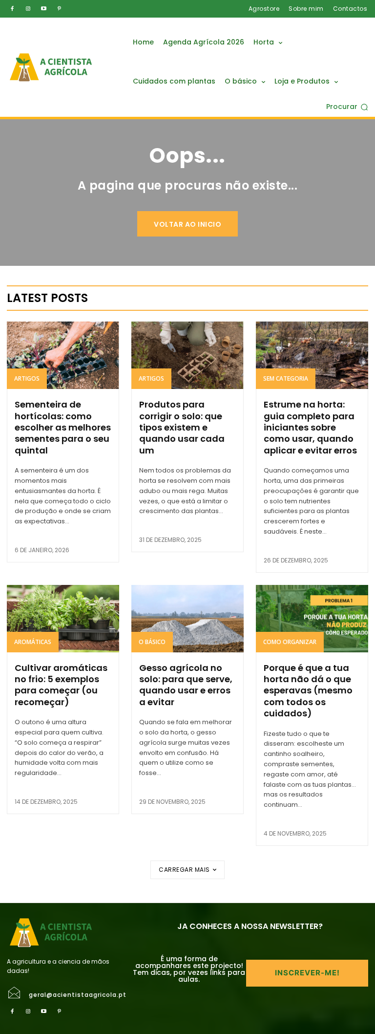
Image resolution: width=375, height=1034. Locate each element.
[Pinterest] (59, 8)
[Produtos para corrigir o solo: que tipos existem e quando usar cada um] (187, 355)
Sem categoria (285, 378)
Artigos (27, 378)
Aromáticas (32, 642)
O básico (152, 642)
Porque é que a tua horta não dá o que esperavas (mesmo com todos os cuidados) (308, 691)
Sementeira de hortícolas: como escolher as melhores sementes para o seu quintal (63, 427)
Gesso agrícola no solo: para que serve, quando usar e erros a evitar (185, 685)
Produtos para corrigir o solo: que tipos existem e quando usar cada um (182, 427)
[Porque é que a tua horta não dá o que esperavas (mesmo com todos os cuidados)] (312, 618)
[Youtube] (43, 8)
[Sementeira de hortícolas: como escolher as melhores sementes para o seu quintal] (63, 355)
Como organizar (289, 642)
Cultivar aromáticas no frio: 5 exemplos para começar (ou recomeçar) (61, 685)
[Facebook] (12, 8)
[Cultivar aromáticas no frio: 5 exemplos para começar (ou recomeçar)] (63, 618)
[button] (347, 107)
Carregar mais (184, 869)
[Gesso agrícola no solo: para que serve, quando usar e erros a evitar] (187, 618)
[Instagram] (27, 8)
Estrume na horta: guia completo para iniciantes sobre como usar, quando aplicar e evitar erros (310, 427)
